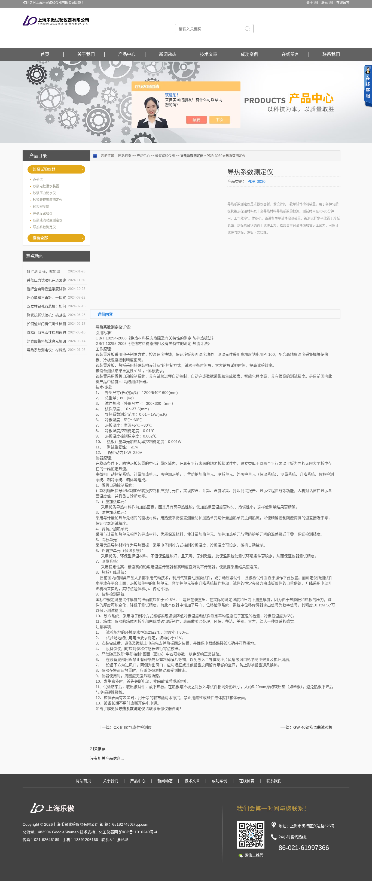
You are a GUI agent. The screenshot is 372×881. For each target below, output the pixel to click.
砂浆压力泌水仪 (44, 193)
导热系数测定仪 (44, 227)
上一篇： (106, 727)
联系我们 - (328, 3)
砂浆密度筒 (41, 207)
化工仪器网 (108, 832)
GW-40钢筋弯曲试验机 (312, 727)
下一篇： (285, 727)
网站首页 (124, 156)
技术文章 (208, 54)
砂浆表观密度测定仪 (47, 200)
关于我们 (86, 54)
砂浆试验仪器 (44, 169)
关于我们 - (313, 3)
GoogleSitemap (65, 832)
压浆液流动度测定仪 (47, 220)
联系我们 (331, 54)
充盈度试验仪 (43, 213)
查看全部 (40, 238)
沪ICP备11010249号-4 (138, 832)
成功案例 (249, 54)
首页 (45, 54)
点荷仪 (38, 179)
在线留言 (342, 3)
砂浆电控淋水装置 (46, 186)
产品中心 (127, 54)
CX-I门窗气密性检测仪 (133, 727)
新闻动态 (167, 54)
